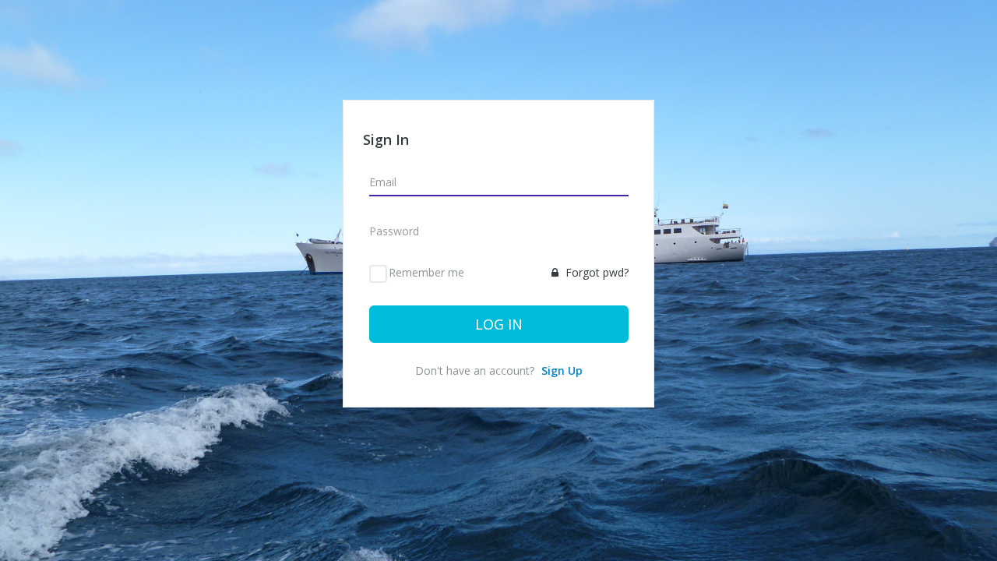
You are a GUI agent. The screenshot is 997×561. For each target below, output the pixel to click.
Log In (499, 324)
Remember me (426, 272)
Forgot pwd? (595, 272)
